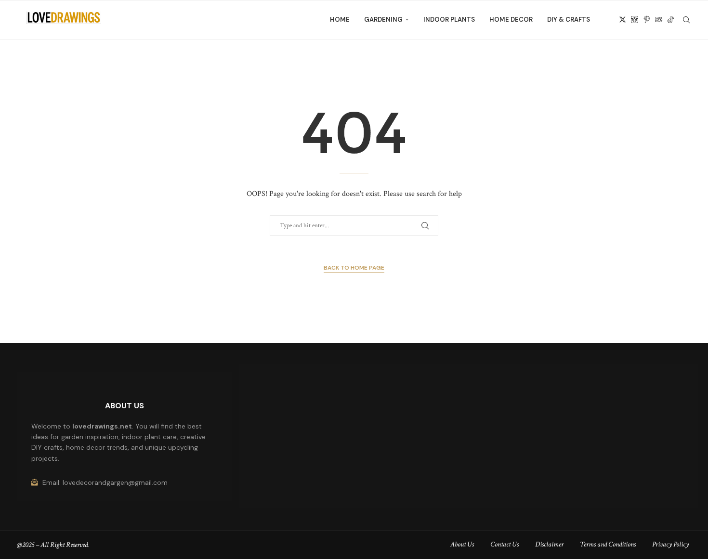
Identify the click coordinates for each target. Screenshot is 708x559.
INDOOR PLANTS (449, 19)
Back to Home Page (354, 268)
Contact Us (504, 544)
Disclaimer (549, 544)
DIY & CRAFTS (568, 19)
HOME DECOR (511, 19)
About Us (462, 544)
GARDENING (383, 19)
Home (340, 19)
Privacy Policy (670, 544)
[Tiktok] (670, 19)
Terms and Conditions (608, 544)
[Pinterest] (646, 19)
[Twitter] (622, 19)
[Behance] (658, 19)
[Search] (686, 19)
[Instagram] (634, 19)
